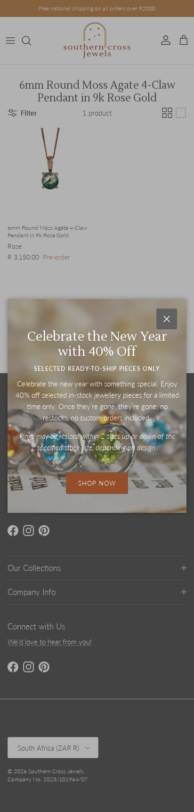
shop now (97, 483)
